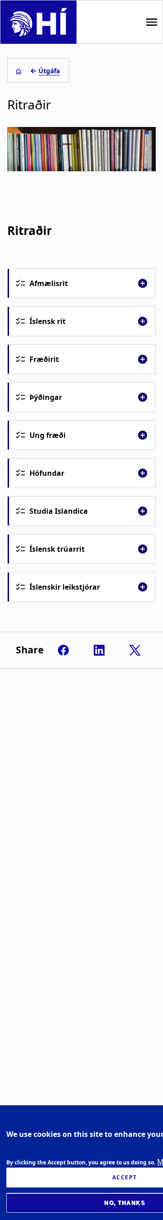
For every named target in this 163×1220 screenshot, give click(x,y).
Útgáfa (49, 70)
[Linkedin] (99, 650)
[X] (134, 650)
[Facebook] (63, 650)
